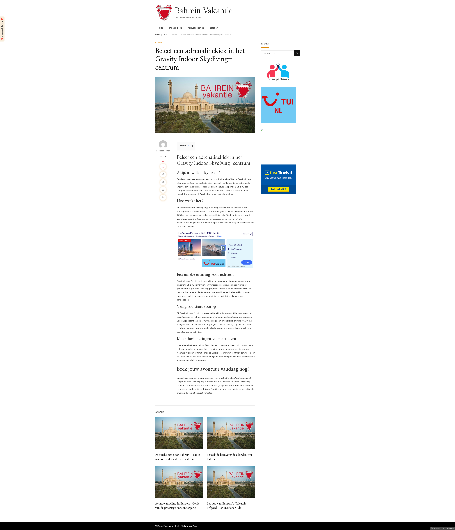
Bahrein (158, 43)
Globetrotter (163, 151)
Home (160, 28)
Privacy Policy (192, 526)
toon (190, 146)
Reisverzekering (196, 28)
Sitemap (214, 28)
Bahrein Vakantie (203, 11)
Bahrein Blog (175, 28)
